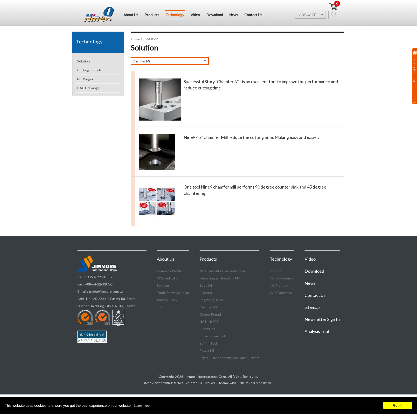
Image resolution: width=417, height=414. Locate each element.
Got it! (397, 405)
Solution (83, 61)
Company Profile (169, 271)
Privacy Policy (167, 300)
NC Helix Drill (209, 321)
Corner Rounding (212, 314)
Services (163, 285)
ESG (160, 307)
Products (152, 15)
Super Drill (207, 329)
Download (214, 15)
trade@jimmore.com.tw (106, 291)
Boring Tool (208, 343)
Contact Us (253, 15)
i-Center (206, 293)
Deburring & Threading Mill (220, 278)
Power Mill (207, 350)
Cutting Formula (89, 70)
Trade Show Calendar (173, 293)
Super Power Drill (213, 336)
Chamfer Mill (209, 307)
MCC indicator (168, 278)
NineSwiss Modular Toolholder (222, 271)
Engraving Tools (212, 300)
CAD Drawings (88, 88)
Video (195, 15)
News (233, 15)
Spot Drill (206, 285)
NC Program (86, 79)
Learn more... (143, 405)
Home (135, 39)
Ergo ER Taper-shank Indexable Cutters (229, 358)
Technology (175, 15)
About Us (131, 15)
